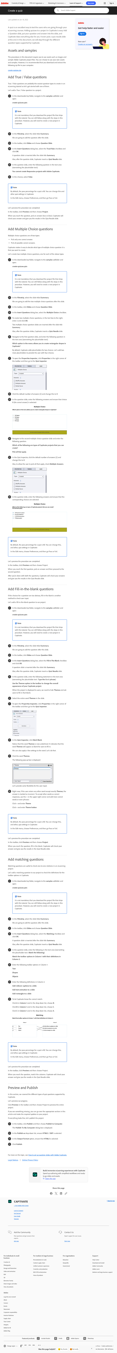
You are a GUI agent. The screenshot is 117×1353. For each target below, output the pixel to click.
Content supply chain (39, 1263)
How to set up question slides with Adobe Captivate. (47, 1155)
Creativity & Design (18, 3)
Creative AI (7, 1262)
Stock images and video (10, 1284)
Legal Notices (13, 1160)
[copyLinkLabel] (66, 1194)
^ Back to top (111, 1201)
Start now (67, 1241)
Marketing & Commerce (56, 3)
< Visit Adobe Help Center (21, 1205)
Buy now (91, 3)
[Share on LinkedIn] (61, 1194)
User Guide (17, 1216)
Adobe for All (7, 1328)
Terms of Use (96, 1346)
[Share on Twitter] (56, 1194)
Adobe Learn (96, 1269)
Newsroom (7, 1309)
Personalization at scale (40, 1260)
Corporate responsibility (10, 1312)
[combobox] (81, 10)
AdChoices (110, 1349)
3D (4, 1277)
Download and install (98, 1263)
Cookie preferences (107, 1346)
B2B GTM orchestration (39, 1272)
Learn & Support (75, 3)
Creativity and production (40, 1269)
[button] (105, 3)
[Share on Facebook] (51, 1194)
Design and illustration (10, 1268)
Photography (7, 1265)
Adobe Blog (7, 1331)
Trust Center (7, 1321)
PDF (5, 1274)
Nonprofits (66, 1263)
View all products (8, 1287)
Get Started (17, 1213)
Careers (6, 1303)
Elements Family (8, 1280)
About (5, 1300)
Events (5, 1306)
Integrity (6, 1324)
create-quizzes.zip (14, 70)
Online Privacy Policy (30, 1160)
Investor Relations (9, 1315)
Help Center (95, 1260)
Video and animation (9, 1271)
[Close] (91, 1348)
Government (66, 1266)
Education (65, 1260)
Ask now (16, 1241)
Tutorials (16, 1219)
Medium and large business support (102, 1272)
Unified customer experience (41, 1266)
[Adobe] (4, 3)
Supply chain (7, 1318)
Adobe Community (97, 1266)
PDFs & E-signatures (36, 3)
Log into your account (10, 1297)
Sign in (112, 3)
